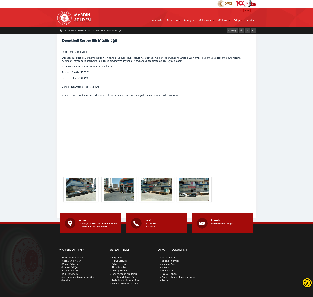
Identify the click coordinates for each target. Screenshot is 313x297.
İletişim (250, 20)
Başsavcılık (172, 20)
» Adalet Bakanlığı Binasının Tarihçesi (178, 277)
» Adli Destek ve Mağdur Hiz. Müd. (78, 277)
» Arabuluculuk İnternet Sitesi (125, 280)
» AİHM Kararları (118, 267)
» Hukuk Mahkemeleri (72, 258)
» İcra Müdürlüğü (69, 267)
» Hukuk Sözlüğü (118, 261)
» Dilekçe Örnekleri (70, 274)
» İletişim (65, 280)
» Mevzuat (165, 267)
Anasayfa (157, 20)
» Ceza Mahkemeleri (71, 261)
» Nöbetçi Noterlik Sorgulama (125, 284)
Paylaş (233, 31)
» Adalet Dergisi (118, 264)
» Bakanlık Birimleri (169, 261)
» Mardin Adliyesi (69, 264)
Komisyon (189, 20)
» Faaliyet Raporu (168, 274)
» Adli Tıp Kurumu (119, 271)
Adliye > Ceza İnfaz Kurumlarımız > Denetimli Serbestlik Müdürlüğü (93, 31)
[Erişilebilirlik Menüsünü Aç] (307, 282)
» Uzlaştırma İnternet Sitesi (124, 277)
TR (253, 11)
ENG (247, 11)
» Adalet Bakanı (167, 258)
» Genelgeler (166, 271)
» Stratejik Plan (167, 264)
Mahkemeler (205, 20)
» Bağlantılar (116, 258)
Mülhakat (223, 20)
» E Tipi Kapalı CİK (69, 271)
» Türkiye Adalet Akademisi (123, 274)
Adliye (237, 20)
